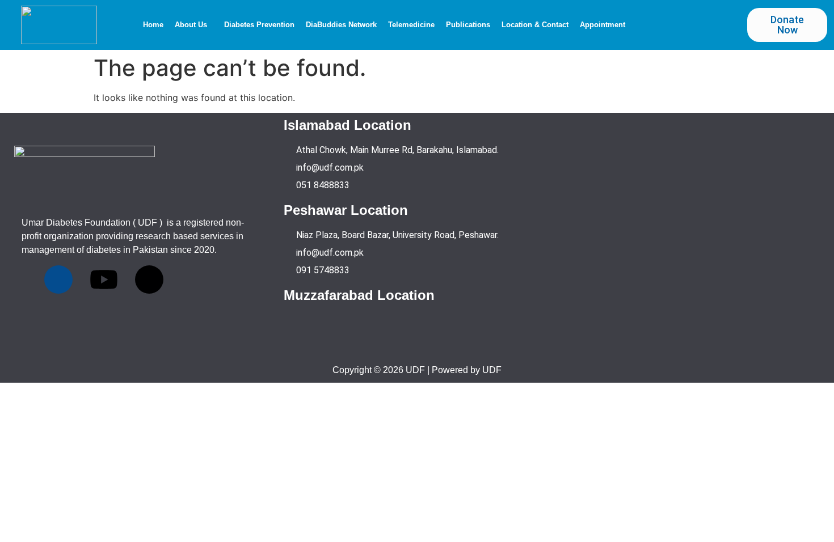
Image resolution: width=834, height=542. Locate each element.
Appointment (602, 24)
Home (153, 24)
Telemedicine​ (411, 24)
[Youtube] (104, 279)
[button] (193, 24)
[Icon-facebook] (58, 279)
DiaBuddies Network (341, 24)
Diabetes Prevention (259, 24)
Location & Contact (535, 24)
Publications (468, 24)
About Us (191, 24)
